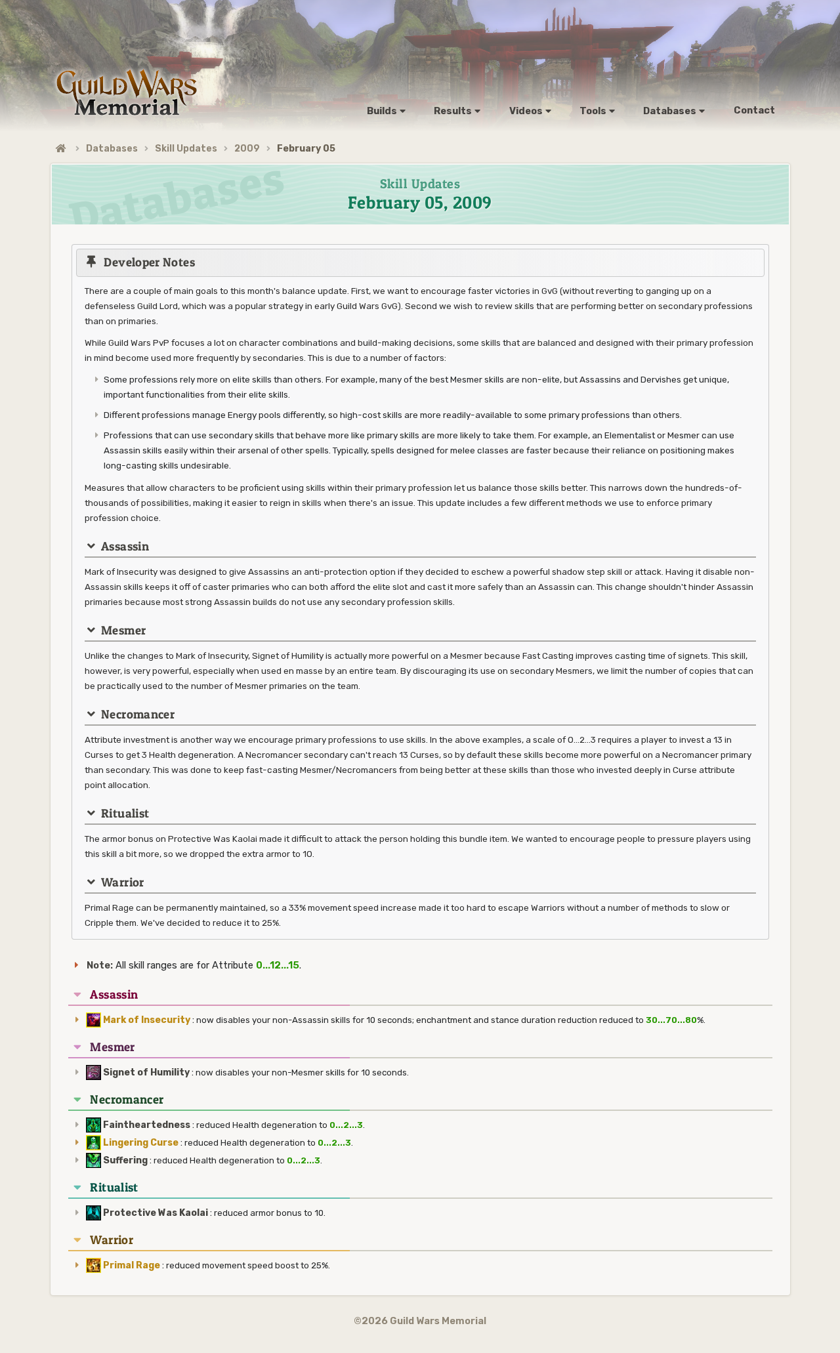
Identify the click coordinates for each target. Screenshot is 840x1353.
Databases (112, 148)
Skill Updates (186, 148)
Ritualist (114, 1187)
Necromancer (126, 1099)
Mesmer (112, 1046)
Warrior (111, 1239)
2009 (247, 148)
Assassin (114, 994)
